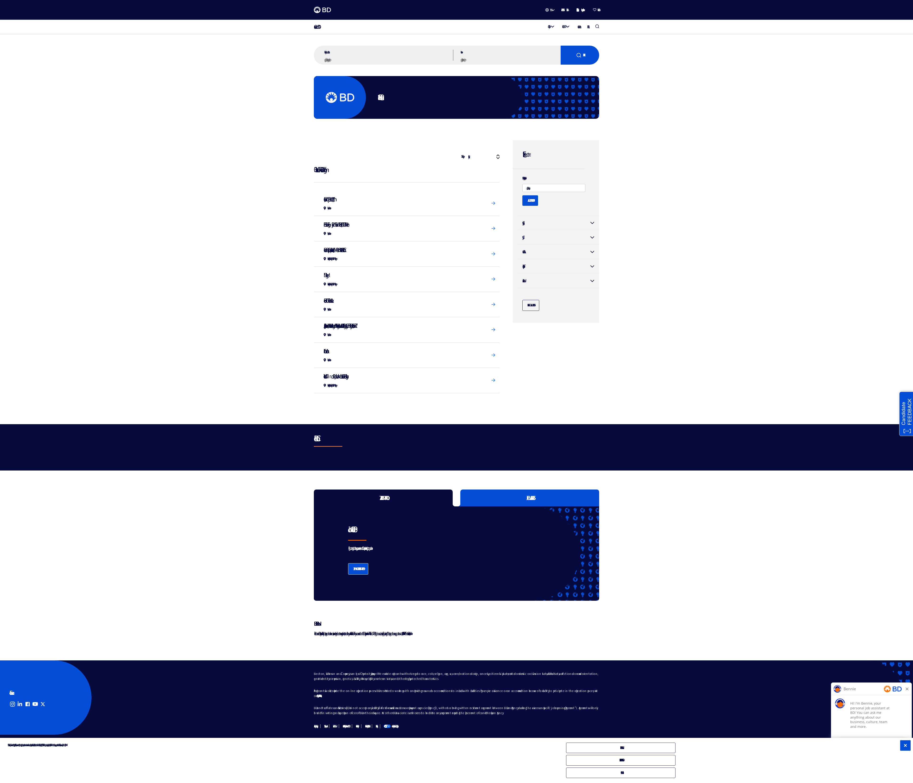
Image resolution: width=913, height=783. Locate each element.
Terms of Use (334, 726)
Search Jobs (597, 26)
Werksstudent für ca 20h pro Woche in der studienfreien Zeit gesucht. (335, 376)
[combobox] (510, 59)
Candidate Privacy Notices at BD (345, 726)
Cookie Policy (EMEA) (366, 726)
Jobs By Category (315, 726)
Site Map (324, 726)
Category (558, 223)
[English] (550, 10)
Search (580, 55)
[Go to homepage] (322, 10)
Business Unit (522, 280)
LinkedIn (20, 704)
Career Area (522, 251)
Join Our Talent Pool (358, 569)
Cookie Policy (357, 726)
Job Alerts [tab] (530, 498)
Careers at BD (315, 27)
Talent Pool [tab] (383, 498)
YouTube (35, 704)
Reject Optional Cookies (620, 760)
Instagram (12, 704)
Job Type (522, 266)
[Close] (905, 745)
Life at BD (563, 26)
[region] (456, 760)
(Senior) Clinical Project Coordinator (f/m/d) (328, 199)
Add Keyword (530, 200)
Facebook (27, 704)
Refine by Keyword (523, 178)
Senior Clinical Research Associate (327, 300)
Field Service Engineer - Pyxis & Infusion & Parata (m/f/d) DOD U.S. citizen (335, 224)
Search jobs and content (326, 52)
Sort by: (462, 156)
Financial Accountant (325, 351)
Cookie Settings (621, 747)
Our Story (548, 26)
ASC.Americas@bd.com (402, 633)
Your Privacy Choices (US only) (390, 726)
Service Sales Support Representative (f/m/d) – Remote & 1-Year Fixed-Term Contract (334, 250)
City (558, 237)
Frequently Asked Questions (319, 696)
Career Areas (579, 26)
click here (410, 633)
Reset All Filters (530, 305)
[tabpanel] (446, 553)
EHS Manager (325, 275)
